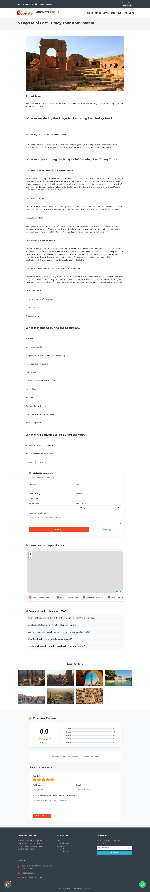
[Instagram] (125, 2)
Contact (60, 849)
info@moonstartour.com (46, 4)
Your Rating (37, 776)
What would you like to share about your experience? (55, 795)
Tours (98, 13)
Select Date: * (81, 503)
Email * (78, 484)
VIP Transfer (109, 13)
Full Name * (33, 484)
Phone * (79, 494)
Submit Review (43, 816)
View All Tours (63, 843)
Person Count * (35, 503)
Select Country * (35, 494)
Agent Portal (62, 851)
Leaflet (120, 592)
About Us (129, 13)
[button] (30, 554)
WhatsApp (107, 529)
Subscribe (114, 852)
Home (90, 13)
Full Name (37, 785)
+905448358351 (27, 4)
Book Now (59, 529)
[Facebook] (122, 2)
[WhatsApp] (129, 2)
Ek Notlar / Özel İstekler (38, 513)
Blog (120, 13)
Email (78, 785)
